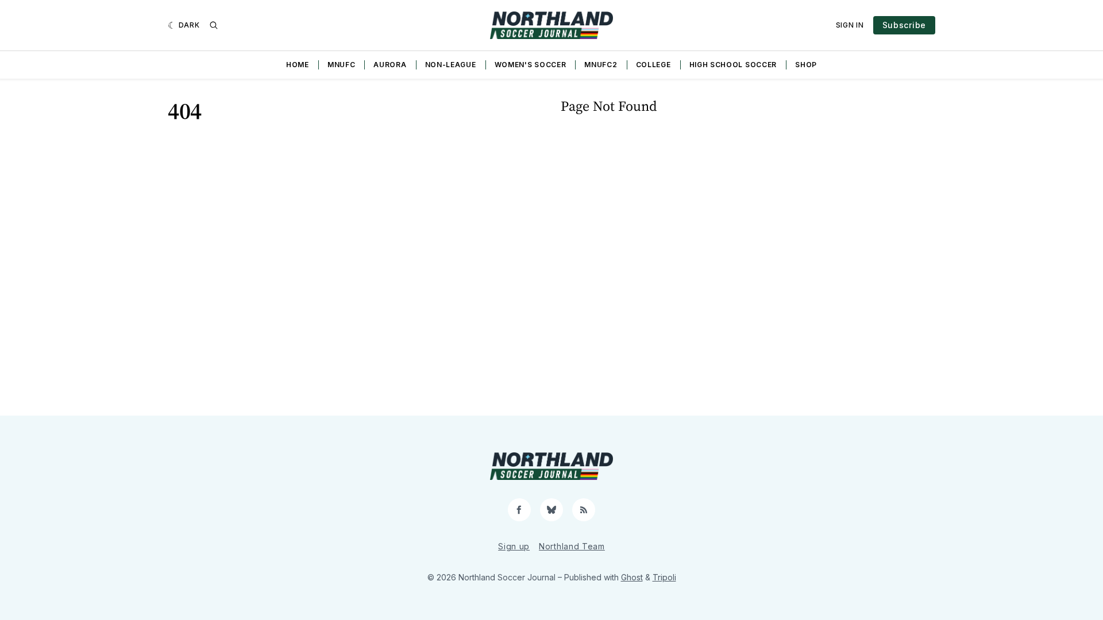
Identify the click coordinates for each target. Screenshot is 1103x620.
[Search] (213, 25)
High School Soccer (733, 64)
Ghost (632, 577)
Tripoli (664, 577)
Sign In (850, 25)
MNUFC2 (600, 64)
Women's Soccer (530, 64)
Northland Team (572, 546)
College (653, 64)
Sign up (514, 546)
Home (297, 64)
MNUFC (341, 64)
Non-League (450, 64)
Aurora (389, 64)
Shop (806, 64)
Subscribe (904, 25)
